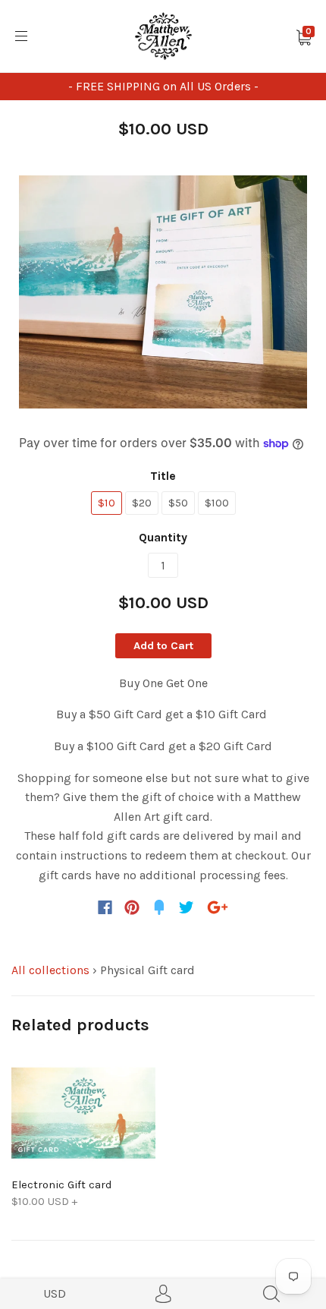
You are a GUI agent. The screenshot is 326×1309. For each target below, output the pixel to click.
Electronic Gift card (61, 1184)
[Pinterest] (132, 907)
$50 (178, 502)
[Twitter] (186, 907)
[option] (163, 292)
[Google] (217, 907)
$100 (217, 502)
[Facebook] (105, 907)
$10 (106, 502)
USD (54, 1293)
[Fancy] (159, 907)
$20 (142, 502)
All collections (50, 970)
